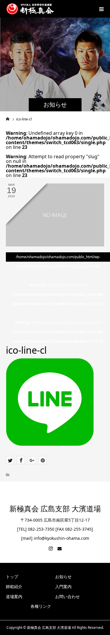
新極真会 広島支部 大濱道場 (55, 509)
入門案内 (63, 586)
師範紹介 (14, 586)
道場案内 (14, 596)
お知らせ (63, 576)
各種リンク (41, 606)
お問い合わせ (67, 596)
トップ (12, 576)
